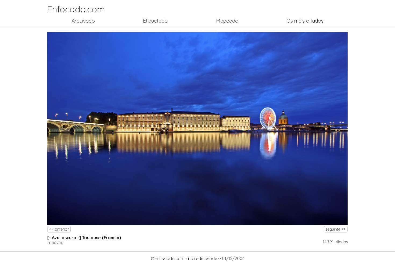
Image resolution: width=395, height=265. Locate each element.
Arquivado (83, 21)
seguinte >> (336, 229)
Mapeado (227, 21)
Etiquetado (155, 21)
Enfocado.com (76, 9)
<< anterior (59, 229)
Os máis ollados (305, 21)
